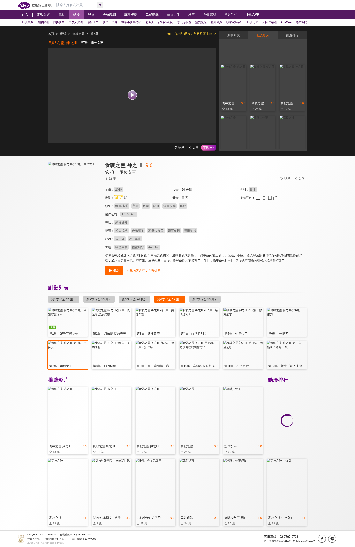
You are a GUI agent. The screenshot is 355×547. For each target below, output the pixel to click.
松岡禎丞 (121, 230)
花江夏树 (174, 230)
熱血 (156, 206)
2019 (118, 189)
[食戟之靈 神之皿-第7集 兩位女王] (74, 198)
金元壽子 (138, 230)
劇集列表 (233, 35)
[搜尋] (100, 5)
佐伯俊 (119, 239)
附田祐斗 (135, 239)
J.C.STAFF (128, 214)
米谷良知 (121, 222)
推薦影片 (263, 35)
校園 (146, 206)
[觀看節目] (132, 95)
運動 (183, 206)
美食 (136, 206)
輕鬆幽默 (138, 247)
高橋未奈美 (156, 230)
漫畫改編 (169, 206)
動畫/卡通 (121, 206)
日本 (253, 189)
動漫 (63, 34)
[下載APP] (208, 148)
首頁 (51, 34)
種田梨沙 (190, 230)
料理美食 (121, 247)
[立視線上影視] (35, 5)
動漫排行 (292, 35)
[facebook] (322, 539)
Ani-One (153, 247)
